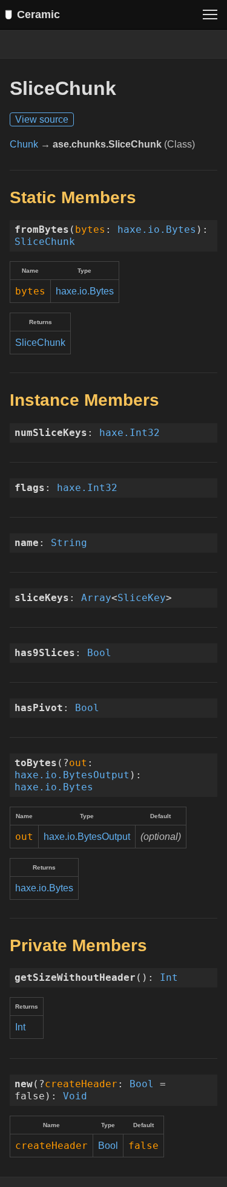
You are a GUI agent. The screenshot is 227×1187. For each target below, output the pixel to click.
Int (169, 977)
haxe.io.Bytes (156, 229)
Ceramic (38, 14)
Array (96, 597)
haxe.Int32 (129, 432)
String (69, 542)
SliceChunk (45, 241)
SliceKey (141, 597)
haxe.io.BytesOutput (72, 775)
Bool (99, 653)
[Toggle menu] (210, 14)
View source (41, 119)
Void (75, 1096)
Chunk (24, 144)
